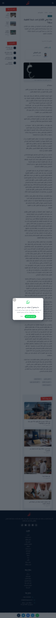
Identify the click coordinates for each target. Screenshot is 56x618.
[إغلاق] (14, 300)
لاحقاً (22, 316)
